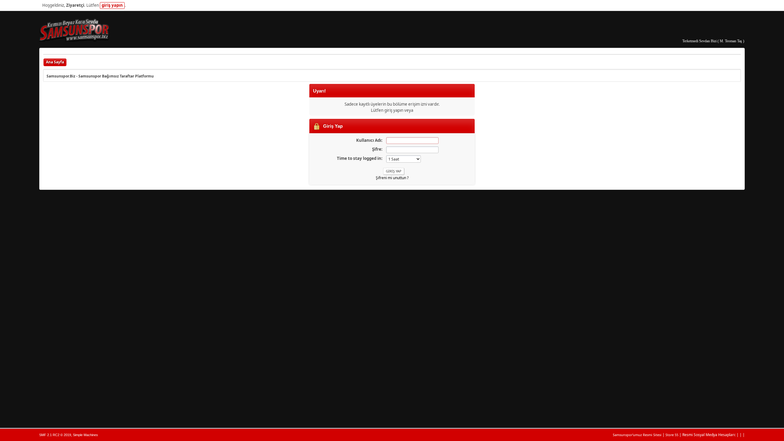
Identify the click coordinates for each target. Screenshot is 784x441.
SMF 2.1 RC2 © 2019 (55, 435)
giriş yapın (112, 5)
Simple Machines (85, 435)
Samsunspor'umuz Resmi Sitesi (637, 434)
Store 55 (671, 434)
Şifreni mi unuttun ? (392, 177)
